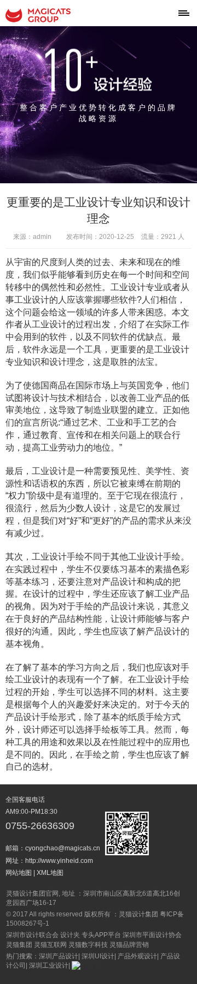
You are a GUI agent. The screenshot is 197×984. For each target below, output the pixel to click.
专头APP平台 (101, 935)
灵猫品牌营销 (129, 945)
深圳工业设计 (48, 965)
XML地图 (50, 873)
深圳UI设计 (98, 956)
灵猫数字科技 (88, 945)
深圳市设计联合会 (32, 935)
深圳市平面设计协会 (152, 935)
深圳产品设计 (58, 956)
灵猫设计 (38, 15)
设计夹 (70, 935)
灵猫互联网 (50, 945)
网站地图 (18, 873)
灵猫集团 (19, 945)
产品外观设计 (137, 956)
